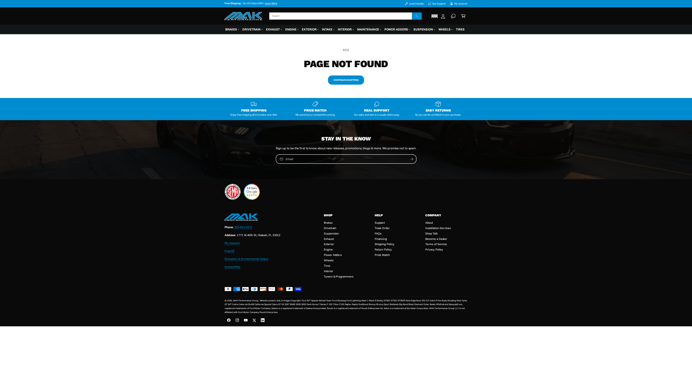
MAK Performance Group (245, 300)
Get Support (439, 3)
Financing (381, 239)
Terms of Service (436, 244)
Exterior (309, 29)
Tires (327, 265)
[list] (346, 109)
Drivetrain (251, 29)
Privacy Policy (434, 249)
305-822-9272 (243, 227)
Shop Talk (431, 233)
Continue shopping (345, 79)
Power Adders (396, 29)
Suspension (423, 29)
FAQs (378, 233)
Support (380, 222)
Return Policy (383, 249)
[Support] (453, 16)
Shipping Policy (384, 244)
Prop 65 (229, 251)
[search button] (417, 16)
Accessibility (232, 267)
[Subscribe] (412, 159)
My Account (460, 3)
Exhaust (273, 29)
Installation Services (438, 228)
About (429, 222)
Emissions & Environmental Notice (246, 259)
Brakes (231, 29)
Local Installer (416, 3)
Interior (345, 29)
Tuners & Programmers (338, 276)
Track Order (382, 228)
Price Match (382, 255)
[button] (434, 16)
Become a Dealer (436, 239)
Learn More (278, 3)
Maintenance (368, 29)
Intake (327, 29)
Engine (291, 29)
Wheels (444, 29)
